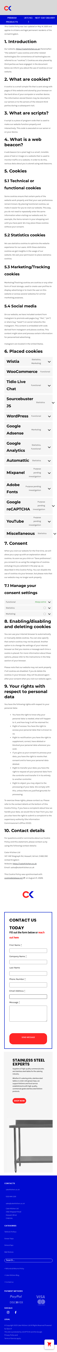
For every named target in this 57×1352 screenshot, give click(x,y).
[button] (49, 1344)
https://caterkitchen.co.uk (28, 49)
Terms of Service (10, 1338)
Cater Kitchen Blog (12, 1275)
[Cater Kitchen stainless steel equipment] (8, 1312)
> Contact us (8, 1282)
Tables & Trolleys (10, 1232)
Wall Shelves (8, 1252)
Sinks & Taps (8, 1245)
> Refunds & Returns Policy (14, 1268)
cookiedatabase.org (13, 878)
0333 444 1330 (11, 1196)
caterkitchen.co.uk (13, 1189)
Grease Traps (9, 1238)
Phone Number (17, 979)
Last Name (14, 967)
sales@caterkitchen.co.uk (15, 1203)
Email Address (17, 991)
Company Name (18, 956)
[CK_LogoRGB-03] (8, 3)
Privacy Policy (9, 1335)
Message (14, 1002)
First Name (15, 945)
